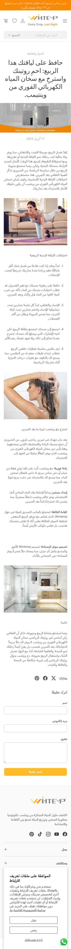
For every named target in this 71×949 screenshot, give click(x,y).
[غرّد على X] (53, 678)
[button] (6, 21)
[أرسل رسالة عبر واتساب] (64, 942)
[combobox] (35, 35)
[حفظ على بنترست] (37, 678)
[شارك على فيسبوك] (45, 678)
